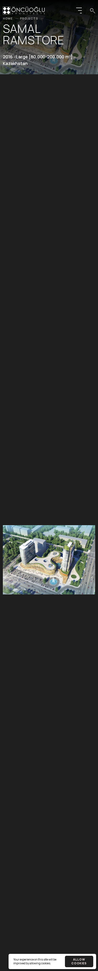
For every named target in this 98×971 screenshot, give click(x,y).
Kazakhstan (15, 63)
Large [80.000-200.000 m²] (44, 57)
